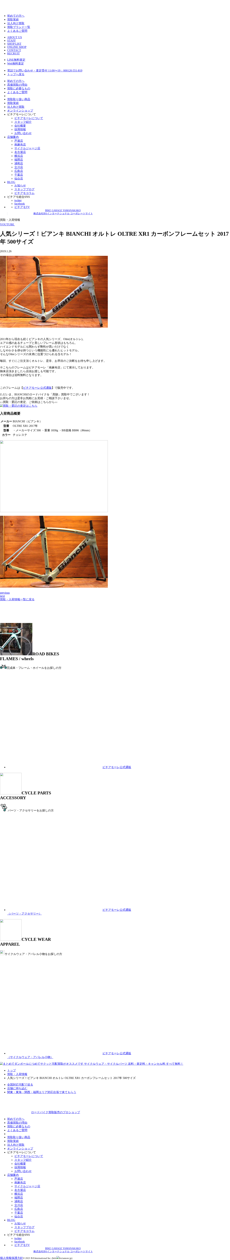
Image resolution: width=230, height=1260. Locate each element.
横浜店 (18, 155)
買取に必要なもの (18, 88)
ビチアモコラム (24, 193)
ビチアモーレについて (28, 118)
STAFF (11, 40)
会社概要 (20, 125)
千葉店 (18, 174)
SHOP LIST (14, 43)
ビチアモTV (22, 207)
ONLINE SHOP (16, 47)
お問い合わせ (23, 133)
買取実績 (13, 19)
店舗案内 (13, 137)
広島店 (18, 170)
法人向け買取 (15, 23)
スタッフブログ (24, 189)
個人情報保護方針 (11, 1257)
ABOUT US (14, 37)
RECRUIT (13, 53)
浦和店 (18, 163)
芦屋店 (18, 140)
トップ (11, 1070)
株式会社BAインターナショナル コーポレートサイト (63, 213)
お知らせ (20, 185)
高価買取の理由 (17, 84)
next (2, 595)
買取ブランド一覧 (18, 27)
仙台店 (18, 178)
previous (5, 592)
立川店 (18, 167)
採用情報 (20, 129)
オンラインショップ (20, 110)
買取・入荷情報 (17, 1074)
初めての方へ (15, 15)
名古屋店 (20, 152)
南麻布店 (20, 144)
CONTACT (14, 50)
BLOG (11, 182)
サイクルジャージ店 (27, 148)
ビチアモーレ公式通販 (37, 387)
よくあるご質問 (17, 30)
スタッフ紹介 (23, 121)
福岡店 (18, 159)
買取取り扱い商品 (18, 99)
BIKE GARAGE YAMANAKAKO (63, 210)
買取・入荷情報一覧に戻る (17, 599)
